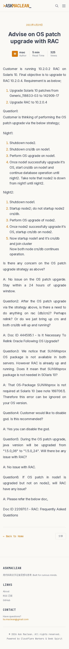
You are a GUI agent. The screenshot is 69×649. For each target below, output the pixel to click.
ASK (17, 6)
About (6, 591)
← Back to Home (13, 536)
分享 (61, 536)
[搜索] (57, 6)
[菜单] (64, 6)
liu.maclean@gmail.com (16, 619)
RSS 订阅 (7, 595)
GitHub (6, 600)
